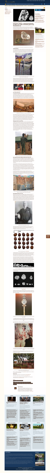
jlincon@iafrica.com (28, 374)
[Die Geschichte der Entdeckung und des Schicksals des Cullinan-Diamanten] (23, 15)
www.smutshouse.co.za (21, 377)
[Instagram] (44, 4)
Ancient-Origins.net (30, 467)
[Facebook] (41, 4)
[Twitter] (43, 4)
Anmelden (28, 0)
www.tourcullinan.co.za (27, 375)
